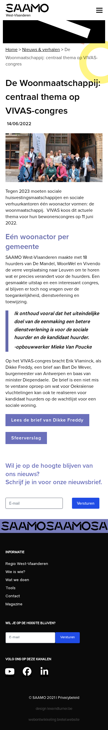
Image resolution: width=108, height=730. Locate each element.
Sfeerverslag (26, 438)
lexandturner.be (59, 708)
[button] (99, 10)
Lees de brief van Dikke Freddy (47, 420)
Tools (10, 588)
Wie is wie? (15, 572)
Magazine (13, 604)
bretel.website (68, 719)
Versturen (85, 503)
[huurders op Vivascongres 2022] (54, 157)
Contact (12, 596)
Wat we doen (17, 580)
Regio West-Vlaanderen (26, 564)
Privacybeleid (68, 697)
